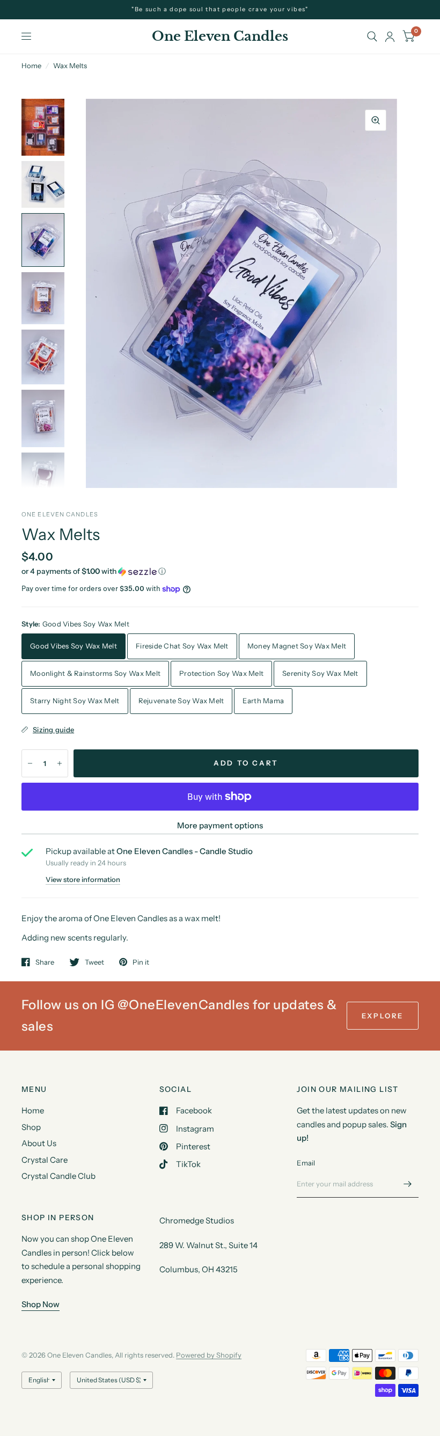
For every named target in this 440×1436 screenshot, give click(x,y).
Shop (31, 1127)
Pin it (141, 962)
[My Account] (390, 36)
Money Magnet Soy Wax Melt (297, 646)
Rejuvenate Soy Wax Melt (181, 700)
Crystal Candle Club (58, 1176)
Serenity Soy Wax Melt (320, 673)
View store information (83, 879)
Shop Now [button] (40, 1304)
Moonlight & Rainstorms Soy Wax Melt (95, 673)
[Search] (372, 36)
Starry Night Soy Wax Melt (75, 700)
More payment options (220, 825)
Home (31, 65)
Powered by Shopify (208, 1355)
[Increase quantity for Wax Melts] (60, 763)
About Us (38, 1143)
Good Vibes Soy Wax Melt (73, 646)
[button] (220, 571)
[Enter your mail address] (408, 1184)
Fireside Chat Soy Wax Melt (182, 646)
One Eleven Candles (220, 36)
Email (306, 1162)
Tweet (94, 962)
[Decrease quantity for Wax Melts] (30, 763)
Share (44, 962)
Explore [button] (383, 1015)
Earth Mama (263, 700)
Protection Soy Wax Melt (221, 673)
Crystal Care (44, 1160)
